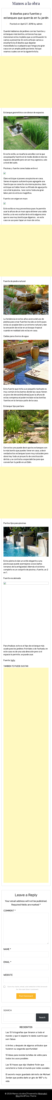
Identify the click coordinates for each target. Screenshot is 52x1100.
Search (7, 1010)
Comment (9, 910)
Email (7, 962)
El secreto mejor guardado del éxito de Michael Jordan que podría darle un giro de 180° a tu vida (28, 1077)
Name (7, 949)
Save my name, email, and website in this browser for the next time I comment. (27, 988)
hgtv (13, 660)
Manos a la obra (26, 3)
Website (8, 975)
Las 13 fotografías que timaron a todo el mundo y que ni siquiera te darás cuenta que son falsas (27, 1035)
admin (39, 24)
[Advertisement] (26, 82)
